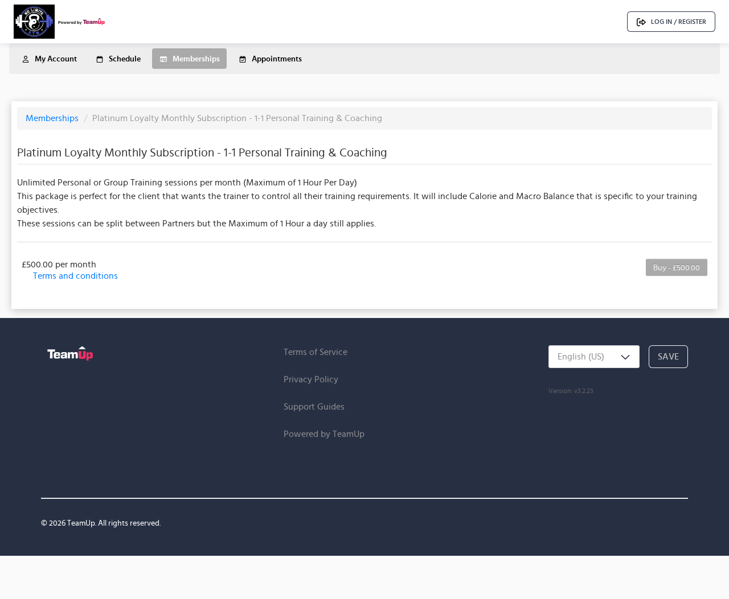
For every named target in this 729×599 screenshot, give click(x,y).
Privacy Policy (311, 379)
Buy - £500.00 (676, 267)
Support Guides (314, 406)
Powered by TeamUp (324, 434)
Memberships (53, 118)
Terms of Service (315, 352)
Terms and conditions (75, 275)
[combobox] (594, 356)
